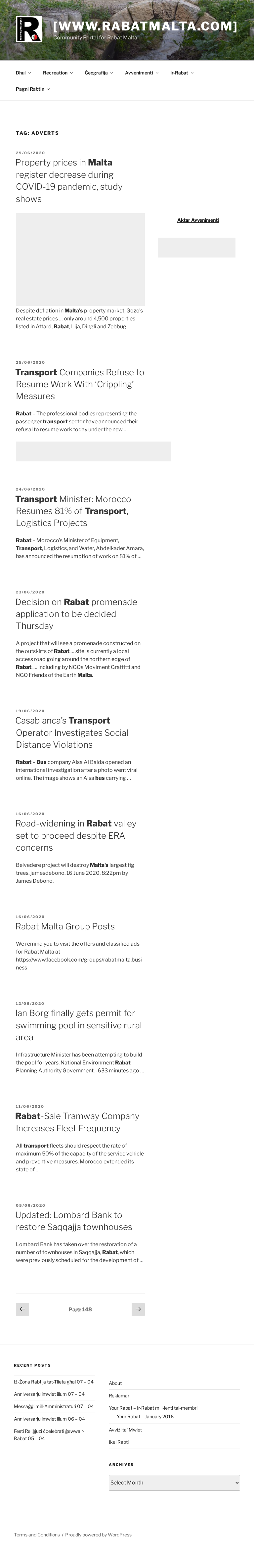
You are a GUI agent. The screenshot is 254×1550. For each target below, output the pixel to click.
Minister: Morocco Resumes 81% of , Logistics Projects (73, 511)
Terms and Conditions (37, 1534)
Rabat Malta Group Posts (65, 926)
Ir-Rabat (179, 72)
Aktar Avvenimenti (198, 220)
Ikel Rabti (119, 1442)
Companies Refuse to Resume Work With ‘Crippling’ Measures (80, 384)
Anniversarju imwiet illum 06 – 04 (49, 1419)
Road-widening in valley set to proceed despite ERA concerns (76, 835)
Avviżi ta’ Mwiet (125, 1430)
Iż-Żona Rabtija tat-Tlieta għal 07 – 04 (54, 1382)
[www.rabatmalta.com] (145, 26)
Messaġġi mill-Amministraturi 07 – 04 (54, 1406)
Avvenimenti (139, 72)
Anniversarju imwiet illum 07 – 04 (49, 1394)
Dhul (21, 72)
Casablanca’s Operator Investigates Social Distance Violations (71, 732)
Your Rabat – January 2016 (145, 1416)
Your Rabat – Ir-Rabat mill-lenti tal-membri (153, 1408)
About (115, 1383)
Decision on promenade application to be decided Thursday (76, 614)
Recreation (55, 72)
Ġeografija (96, 72)
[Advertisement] (80, 259)
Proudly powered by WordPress (98, 1534)
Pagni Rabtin (30, 89)
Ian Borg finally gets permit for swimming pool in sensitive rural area (78, 1025)
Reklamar (119, 1395)
